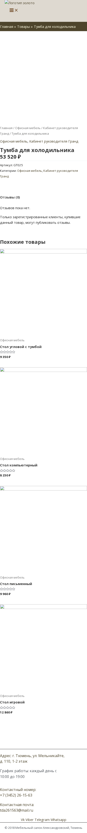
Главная (6, 128)
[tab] (43, 197)
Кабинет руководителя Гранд (53, 141)
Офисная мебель (28, 128)
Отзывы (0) (10, 197)
